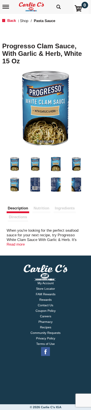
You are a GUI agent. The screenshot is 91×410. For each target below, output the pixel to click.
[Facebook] (45, 351)
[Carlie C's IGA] (32, 5)
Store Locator (45, 288)
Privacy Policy (45, 338)
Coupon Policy (46, 310)
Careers (45, 316)
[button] (15, 164)
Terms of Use (45, 344)
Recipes (45, 327)
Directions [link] (18, 217)
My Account (46, 283)
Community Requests (45, 333)
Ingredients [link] (65, 208)
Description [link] (18, 208)
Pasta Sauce (44, 21)
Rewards (45, 299)
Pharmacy (45, 321)
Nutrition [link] (41, 208)
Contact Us (45, 305)
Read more (16, 244)
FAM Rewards (45, 294)
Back (11, 21)
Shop (24, 21)
